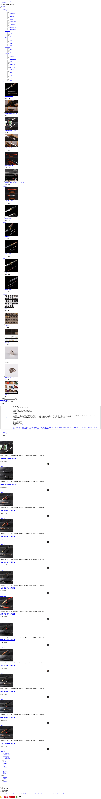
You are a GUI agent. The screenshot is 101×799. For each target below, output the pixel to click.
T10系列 (8, 401)
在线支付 (5, 766)
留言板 (35, 1)
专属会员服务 (6, 757)
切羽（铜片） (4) (85, 427)
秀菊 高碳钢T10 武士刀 (7, 562)
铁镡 (6, 308)
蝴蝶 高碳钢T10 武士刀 (7, 640)
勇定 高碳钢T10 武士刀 (7, 666)
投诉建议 (5, 771)
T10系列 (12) (30, 428)
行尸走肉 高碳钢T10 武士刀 (10, 130)
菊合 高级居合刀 (8, 253)
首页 (1, 401)
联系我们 (5, 777)
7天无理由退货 (6, 754)
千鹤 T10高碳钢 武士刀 (7, 743)
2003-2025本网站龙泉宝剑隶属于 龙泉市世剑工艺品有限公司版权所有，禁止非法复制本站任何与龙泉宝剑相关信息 (24, 793)
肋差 (11, 1)
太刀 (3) (46, 427)
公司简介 (5, 778)
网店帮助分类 (31, 1)
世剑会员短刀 (8, 218)
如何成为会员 (5, 763)
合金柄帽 (7, 325)
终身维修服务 (6, 753)
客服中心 (5, 782)
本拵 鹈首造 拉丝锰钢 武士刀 (11, 113)
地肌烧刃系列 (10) (33, 427)
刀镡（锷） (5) (61, 427)
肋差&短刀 (7, 31)
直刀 (19, 1)
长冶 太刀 (7, 272)
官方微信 (5, 781)
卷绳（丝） (7, 394)
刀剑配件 (25, 1)
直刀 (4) (49, 427)
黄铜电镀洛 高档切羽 (9, 377)
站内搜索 (2, 398)
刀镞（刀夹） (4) (74, 427)
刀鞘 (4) (96, 427)
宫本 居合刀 (7, 236)
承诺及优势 (5, 772)
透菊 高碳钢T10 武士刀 (7, 510)
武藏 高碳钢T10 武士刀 (7, 536)
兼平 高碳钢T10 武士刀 (7, 717)
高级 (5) (56, 427)
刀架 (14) (17, 428)
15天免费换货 (6, 756)
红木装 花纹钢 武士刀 (9, 165)
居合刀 (21, 1)
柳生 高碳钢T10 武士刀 (7, 588)
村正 (4, 400)
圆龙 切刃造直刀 (8, 289)
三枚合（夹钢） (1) (37, 428)
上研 (6, 400)
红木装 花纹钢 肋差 (9, 200)
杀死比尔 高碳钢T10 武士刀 (9, 484)
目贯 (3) (80, 427)
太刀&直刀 (7, 47)
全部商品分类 (5, 9)
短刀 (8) (42, 427)
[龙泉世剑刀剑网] (0, 7)
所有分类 (15, 427)
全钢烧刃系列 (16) (45, 428)
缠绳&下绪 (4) (92, 427)
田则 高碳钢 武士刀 (9, 96)
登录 (1, 6)
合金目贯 (7, 342)
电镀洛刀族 (7, 359)
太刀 (16, 1)
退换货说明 (5, 773)
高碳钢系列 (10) (20, 427)
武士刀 (8, 1)
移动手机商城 (3, 1)
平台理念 (5, 761)
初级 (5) (52, 427)
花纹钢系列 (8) (27, 427)
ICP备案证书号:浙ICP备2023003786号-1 (56, 793)
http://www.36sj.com (22, 424)
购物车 (2, 2)
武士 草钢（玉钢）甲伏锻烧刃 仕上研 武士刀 (14, 182)
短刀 (14, 1)
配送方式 (5, 767)
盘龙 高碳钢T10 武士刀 (7, 691)
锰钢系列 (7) (25, 428)
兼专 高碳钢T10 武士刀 (7, 614)
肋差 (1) (39, 427)
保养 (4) (21, 428)
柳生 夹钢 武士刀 (8, 147)
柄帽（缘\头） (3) (67, 427)
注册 (4, 6)
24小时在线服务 (6, 758)
